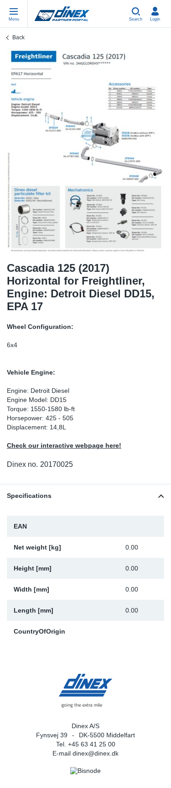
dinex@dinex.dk (96, 753)
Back (18, 37)
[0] (85, 150)
